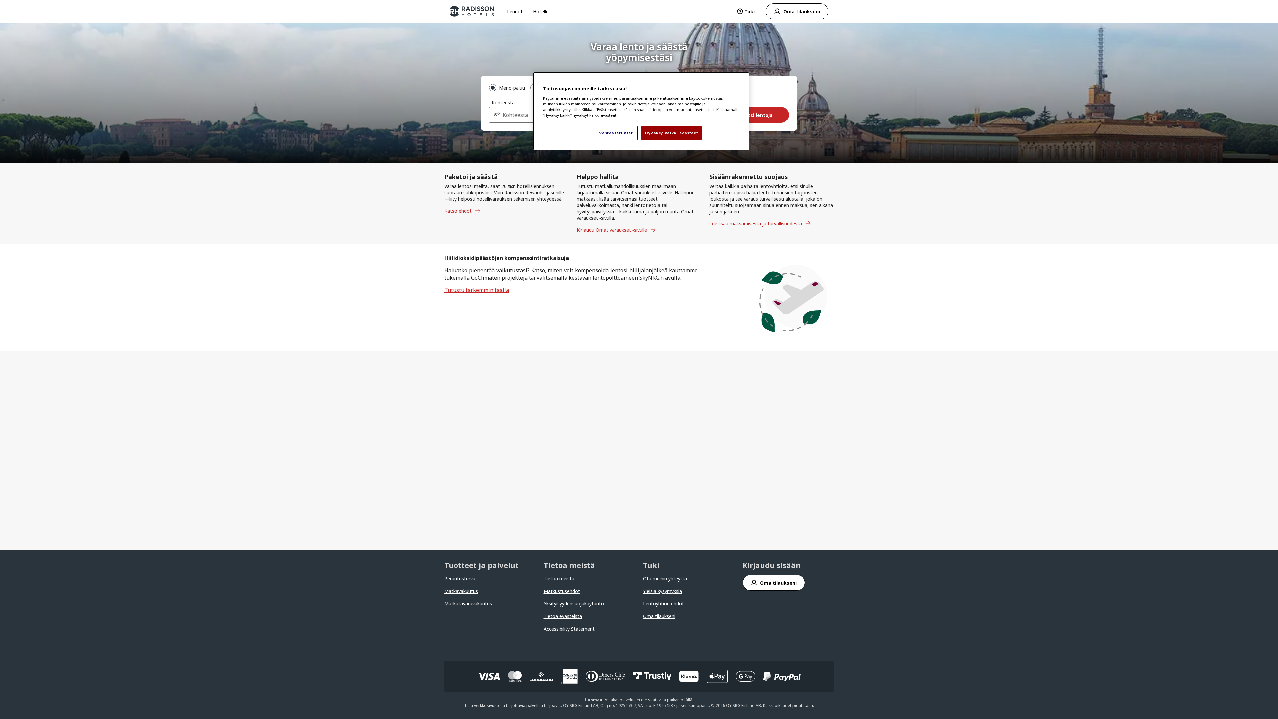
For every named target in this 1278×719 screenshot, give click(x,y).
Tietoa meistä (559, 578)
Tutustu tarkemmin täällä (476, 290)
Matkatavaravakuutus (468, 603)
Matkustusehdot (562, 591)
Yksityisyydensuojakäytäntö (574, 603)
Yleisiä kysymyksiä (662, 591)
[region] (641, 111)
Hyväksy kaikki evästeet (671, 132)
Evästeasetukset (615, 132)
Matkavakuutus (461, 591)
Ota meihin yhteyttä (665, 578)
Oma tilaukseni (659, 616)
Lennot (515, 11)
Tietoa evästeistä (563, 616)
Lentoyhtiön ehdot (663, 603)
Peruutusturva (459, 578)
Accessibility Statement (569, 629)
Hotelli (540, 11)
